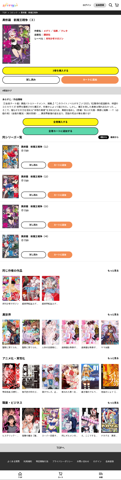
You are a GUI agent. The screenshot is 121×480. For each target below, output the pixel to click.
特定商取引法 (42, 461)
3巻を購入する (60, 70)
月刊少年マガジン (54, 38)
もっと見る (113, 270)
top (4, 12)
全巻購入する (60, 121)
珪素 (55, 31)
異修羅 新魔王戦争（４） (35, 236)
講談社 (47, 34)
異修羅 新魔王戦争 (29, 12)
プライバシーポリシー (62, 461)
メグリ (47, 31)
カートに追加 (90, 79)
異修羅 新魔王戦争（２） (35, 176)
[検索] (110, 5)
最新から (114, 137)
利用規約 (28, 461)
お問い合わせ (83, 461)
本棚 (101, 477)
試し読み (31, 79)
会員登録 (100, 5)
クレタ (64, 31)
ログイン (87, 5)
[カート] (117, 5)
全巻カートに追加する (60, 131)
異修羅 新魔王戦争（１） (35, 146)
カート (60, 477)
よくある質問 (13, 461)
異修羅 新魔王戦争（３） (35, 206)
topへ (60, 447)
